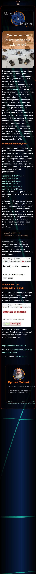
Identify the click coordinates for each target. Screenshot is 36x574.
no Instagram (21, 357)
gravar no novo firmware (11, 181)
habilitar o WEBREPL (10, 184)
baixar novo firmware (10, 178)
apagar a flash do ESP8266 (12, 176)
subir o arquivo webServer (12, 189)
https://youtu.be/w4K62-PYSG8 (14, 346)
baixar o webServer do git (12, 186)
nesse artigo (13, 89)
